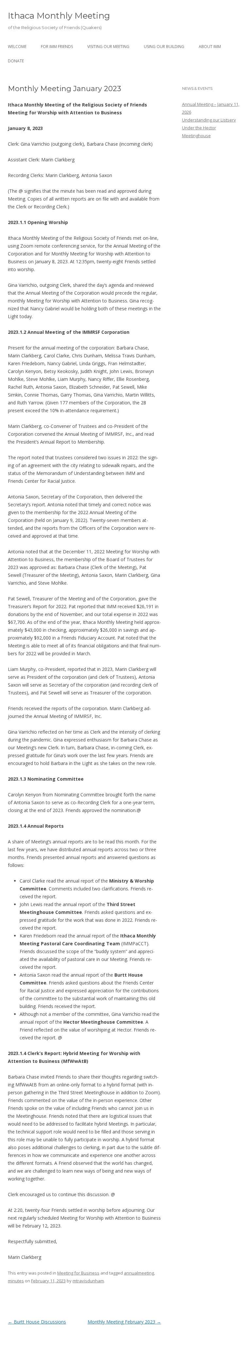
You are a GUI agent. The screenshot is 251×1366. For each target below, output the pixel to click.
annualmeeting (139, 1273)
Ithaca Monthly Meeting (59, 15)
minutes (16, 1281)
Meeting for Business (78, 1273)
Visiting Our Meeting (108, 46)
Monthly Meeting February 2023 (124, 1322)
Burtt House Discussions (37, 1322)
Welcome (17, 46)
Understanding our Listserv (209, 120)
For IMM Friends (57, 46)
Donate (16, 61)
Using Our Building (164, 46)
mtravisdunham (88, 1281)
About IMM (210, 46)
